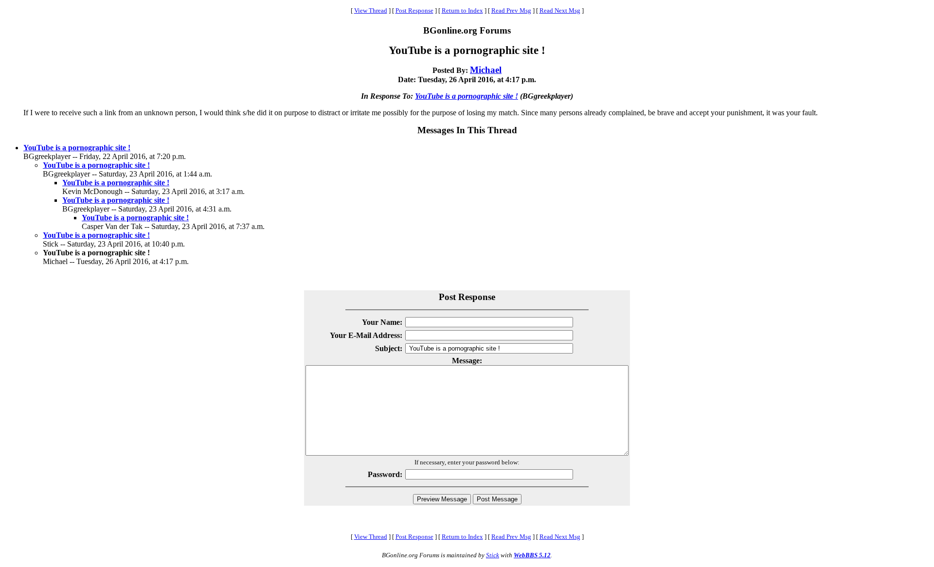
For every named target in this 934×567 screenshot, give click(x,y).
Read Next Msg (559, 10)
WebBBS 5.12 (532, 555)
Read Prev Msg (511, 10)
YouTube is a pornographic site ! (466, 96)
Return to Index (462, 10)
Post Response (414, 10)
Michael (486, 70)
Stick (492, 555)
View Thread (370, 10)
